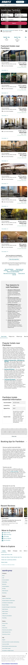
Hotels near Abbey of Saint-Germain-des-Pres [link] (11, 557)
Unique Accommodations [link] (7, 615)
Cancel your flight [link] (5, 644)
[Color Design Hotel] (14, 240)
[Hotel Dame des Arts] (14, 172)
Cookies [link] (3, 625)
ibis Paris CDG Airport (9, 369)
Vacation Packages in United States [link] (9, 607)
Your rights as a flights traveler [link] (8, 650)
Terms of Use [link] (4, 627)
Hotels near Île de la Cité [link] (6, 554)
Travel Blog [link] (4, 617)
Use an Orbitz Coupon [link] (6, 648)
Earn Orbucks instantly (8, 30)
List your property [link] (5, 579)
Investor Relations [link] (5, 586)
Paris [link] (5, 5)
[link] (14, 533)
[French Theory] (14, 104)
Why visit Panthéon (9, 269)
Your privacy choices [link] (6, 634)
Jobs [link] (3, 577)
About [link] (3, 575)
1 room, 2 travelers (8, 19)
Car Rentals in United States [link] (7, 602)
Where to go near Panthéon (13, 271)
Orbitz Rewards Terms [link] (6, 632)
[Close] (26, 653)
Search (14, 23)
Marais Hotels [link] (4, 562)
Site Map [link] (4, 588)
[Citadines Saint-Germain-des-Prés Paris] (14, 195)
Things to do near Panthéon (16, 270)
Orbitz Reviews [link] (5, 609)
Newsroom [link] (4, 584)
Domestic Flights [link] (5, 604)
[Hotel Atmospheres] (14, 59)
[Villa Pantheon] (14, 82)
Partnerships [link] (4, 582)
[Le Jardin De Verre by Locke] (14, 150)
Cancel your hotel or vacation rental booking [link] (10, 641)
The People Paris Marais (9, 379)
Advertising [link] (4, 592)
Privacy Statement (6, 663)
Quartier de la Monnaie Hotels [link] (7, 564)
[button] (14, 70)
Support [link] (3, 639)
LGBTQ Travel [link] (5, 613)
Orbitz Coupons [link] (5, 611)
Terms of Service (14, 663)
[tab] (4, 336)
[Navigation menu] (25, 2)
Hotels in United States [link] (6, 598)
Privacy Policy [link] (5, 623)
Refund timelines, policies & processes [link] (9, 646)
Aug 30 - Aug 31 (17, 38)
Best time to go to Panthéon (10, 273)
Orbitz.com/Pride (14, 471)
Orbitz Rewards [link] (5, 590)
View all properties (14, 259)
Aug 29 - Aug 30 (6, 38)
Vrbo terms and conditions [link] (7, 629)
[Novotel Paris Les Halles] (14, 218)
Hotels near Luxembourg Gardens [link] (8, 559)
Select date (7, 15)
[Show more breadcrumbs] (2, 5)
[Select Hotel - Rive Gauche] (14, 127)
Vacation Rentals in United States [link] (8, 600)
